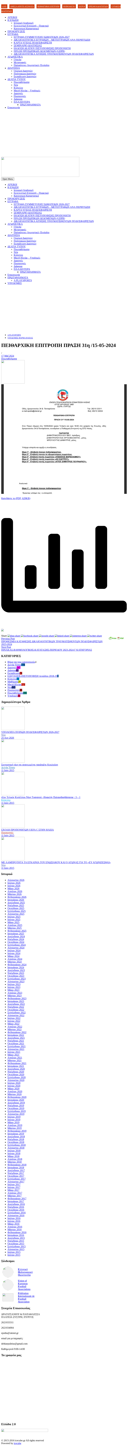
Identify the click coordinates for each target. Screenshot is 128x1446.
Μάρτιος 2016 (14, 1229)
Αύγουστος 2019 (15, 1114)
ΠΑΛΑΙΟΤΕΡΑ (22, 102)
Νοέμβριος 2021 (15, 1040)
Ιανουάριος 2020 (15, 1100)
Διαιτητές (18, 93)
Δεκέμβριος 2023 (16, 970)
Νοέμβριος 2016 (15, 1207)
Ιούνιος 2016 (13, 1221)
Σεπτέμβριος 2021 (16, 1046)
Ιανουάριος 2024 (15, 967)
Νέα (16, 85)
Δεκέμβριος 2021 (16, 1038)
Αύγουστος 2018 (15, 1147)
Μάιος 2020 (13, 1088)
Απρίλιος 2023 (14, 992)
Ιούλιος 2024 (13, 950)
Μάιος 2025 (13, 922)
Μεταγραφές (20, 62)
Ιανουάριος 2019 (15, 1133)
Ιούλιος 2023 (13, 984)
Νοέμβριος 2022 (15, 1007)
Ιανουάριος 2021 (15, 1066)
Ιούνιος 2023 (13, 987)
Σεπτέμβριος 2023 (16, 978)
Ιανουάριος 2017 (15, 1201)
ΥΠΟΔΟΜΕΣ (14, 283)
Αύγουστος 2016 (15, 1215)
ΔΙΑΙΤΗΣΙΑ (13, 68)
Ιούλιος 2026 (13, 883)
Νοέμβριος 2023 (15, 973)
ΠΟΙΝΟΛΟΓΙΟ (69, 6)
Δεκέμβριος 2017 (16, 1170)
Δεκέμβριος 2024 (16, 936)
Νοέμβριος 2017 (15, 1173)
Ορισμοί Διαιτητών (23, 71)
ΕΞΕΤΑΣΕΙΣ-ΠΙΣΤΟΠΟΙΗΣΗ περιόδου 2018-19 (32, 676)
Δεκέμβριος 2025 (16, 902)
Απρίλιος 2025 (14, 925)
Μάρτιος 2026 (14, 894)
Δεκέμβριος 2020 (16, 1069)
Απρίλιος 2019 (14, 1125)
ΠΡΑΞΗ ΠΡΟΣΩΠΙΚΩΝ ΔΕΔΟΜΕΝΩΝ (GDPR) (39, 51)
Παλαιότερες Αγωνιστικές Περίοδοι (31, 65)
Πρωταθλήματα (21, 82)
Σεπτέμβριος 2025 (16, 911)
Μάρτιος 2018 (14, 1162)
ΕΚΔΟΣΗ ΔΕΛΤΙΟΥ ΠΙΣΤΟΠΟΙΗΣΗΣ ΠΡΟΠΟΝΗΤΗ (42, 48)
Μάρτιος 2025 (14, 928)
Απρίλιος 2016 (14, 1226)
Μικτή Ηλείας (14, 684)
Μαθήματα (12, 681)
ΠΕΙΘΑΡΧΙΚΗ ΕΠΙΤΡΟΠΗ (48, 6)
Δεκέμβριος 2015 (16, 1238)
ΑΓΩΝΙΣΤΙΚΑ (15, 56)
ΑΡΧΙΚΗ (12, 17)
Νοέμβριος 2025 (15, 905)
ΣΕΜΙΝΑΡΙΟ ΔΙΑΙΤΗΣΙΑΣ (28, 45)
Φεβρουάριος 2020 (16, 1097)
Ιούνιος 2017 (13, 1187)
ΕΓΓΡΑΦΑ (12, 34)
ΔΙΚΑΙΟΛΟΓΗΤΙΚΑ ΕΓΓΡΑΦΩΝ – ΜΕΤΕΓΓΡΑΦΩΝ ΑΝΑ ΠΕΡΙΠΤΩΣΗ (52, 40)
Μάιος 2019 (13, 1122)
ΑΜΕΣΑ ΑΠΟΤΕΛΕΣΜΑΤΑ (22, 6)
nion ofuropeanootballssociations (24, 1285)
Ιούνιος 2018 (13, 1153)
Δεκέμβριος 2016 (16, 1204)
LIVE (4, 6)
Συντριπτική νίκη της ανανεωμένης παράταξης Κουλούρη (29, 764)
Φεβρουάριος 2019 (16, 1131)
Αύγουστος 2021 (15, 1049)
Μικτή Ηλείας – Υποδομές (27, 90)
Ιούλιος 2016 (13, 1218)
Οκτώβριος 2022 (15, 1009)
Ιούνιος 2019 (13, 1119)
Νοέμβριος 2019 (15, 1105)
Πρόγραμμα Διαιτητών (25, 73)
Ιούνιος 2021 (13, 1052)
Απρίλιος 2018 (14, 1159)
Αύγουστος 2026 (15, 880)
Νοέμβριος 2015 (15, 1240)
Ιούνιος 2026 (13, 885)
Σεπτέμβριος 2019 (16, 1111)
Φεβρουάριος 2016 (16, 1232)
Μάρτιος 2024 (14, 961)
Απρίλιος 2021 (14, 1057)
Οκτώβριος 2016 (15, 1209)
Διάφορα (18, 99)
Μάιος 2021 (13, 1054)
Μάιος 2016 (13, 1224)
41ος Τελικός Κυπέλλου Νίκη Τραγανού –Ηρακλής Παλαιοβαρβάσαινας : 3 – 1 (40, 797)
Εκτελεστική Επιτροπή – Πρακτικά (31, 25)
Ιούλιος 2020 (13, 1083)
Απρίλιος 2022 (14, 1026)
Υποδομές (12, 695)
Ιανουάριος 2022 (15, 1035)
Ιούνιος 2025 (13, 919)
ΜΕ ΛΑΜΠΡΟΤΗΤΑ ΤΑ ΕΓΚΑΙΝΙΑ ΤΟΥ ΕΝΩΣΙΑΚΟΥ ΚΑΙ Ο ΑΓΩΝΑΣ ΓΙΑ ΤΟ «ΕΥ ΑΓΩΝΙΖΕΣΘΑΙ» (56, 862)
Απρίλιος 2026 (14, 891)
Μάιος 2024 (13, 956)
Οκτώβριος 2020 (15, 1074)
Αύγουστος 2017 (15, 1181)
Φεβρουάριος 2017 (16, 1198)
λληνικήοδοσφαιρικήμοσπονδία (25, 1272)
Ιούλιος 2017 (13, 1184)
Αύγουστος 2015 (15, 1249)
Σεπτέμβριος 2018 (16, 1145)
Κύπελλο (18, 87)
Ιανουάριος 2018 (15, 1167)
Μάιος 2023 (13, 990)
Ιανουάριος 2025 (15, 933)
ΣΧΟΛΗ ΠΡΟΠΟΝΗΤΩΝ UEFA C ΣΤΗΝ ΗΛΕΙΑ (27, 829)
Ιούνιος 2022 (13, 1021)
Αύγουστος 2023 (15, 981)
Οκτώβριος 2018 (15, 1142)
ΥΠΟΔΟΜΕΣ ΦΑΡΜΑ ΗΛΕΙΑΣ (20, 338)
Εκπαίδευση (13, 673)
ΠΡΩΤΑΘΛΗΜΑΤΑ (30, 104)
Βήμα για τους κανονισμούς (21, 662)
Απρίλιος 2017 (14, 1193)
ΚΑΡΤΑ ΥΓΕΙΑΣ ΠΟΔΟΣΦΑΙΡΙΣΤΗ (33, 42)
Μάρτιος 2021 (14, 1060)
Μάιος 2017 (13, 1190)
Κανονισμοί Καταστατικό (26, 28)
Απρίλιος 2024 (14, 959)
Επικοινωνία (13, 107)
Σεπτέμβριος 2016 (16, 1212)
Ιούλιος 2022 (13, 1018)
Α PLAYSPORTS (23, 280)
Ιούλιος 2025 (13, 916)
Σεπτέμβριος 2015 (16, 1246)
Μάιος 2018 (13, 1156)
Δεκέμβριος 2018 (16, 1136)
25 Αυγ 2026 (7, 737)
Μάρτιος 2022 (14, 1029)
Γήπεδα (17, 59)
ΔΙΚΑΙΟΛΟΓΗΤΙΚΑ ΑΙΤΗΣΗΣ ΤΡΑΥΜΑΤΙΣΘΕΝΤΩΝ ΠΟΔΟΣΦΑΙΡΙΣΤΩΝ (54, 54)
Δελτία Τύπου (14, 664)
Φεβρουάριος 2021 (16, 1063)
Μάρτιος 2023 (14, 995)
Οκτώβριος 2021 (15, 1043)
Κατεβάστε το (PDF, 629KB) (15, 498)
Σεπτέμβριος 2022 (16, 1012)
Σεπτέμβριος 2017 (16, 1178)
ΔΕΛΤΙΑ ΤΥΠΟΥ (16, 79)
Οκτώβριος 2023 (15, 976)
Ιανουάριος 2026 (15, 899)
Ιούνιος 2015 (13, 1255)
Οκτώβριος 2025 (15, 908)
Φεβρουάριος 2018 (16, 1164)
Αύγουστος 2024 (15, 947)
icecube (17, 1443)
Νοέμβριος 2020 (15, 1071)
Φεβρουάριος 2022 (16, 1032)
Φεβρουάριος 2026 (16, 897)
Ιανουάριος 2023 (15, 1001)
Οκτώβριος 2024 (15, 942)
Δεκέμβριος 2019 (16, 1102)
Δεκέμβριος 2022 (16, 1004)
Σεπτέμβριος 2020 (16, 1077)
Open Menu (7, 179)
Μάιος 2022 (13, 1023)
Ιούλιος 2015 (13, 1252)
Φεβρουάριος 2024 (16, 964)
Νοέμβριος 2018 (15, 1139)
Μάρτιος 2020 (14, 1094)
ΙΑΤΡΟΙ (82, 6)
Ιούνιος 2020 (13, 1085)
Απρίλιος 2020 (14, 1091)
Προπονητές (20, 96)
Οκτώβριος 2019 (15, 1108)
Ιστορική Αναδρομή (23, 23)
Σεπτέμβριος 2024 (16, 945)
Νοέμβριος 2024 (15, 939)
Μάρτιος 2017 (14, 1195)
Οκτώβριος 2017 (15, 1176)
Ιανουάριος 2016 (15, 1235)
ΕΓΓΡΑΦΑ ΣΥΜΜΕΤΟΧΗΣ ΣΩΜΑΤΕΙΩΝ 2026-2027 (42, 37)
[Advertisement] (64, 133)
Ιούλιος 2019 (13, 1116)
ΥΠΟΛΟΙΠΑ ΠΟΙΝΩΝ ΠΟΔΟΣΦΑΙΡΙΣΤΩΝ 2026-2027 (30, 732)
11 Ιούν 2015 (7, 770)
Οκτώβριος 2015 (15, 1243)
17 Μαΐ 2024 (7, 355)
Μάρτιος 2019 (14, 1128)
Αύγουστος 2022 (15, 1015)
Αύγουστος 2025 (15, 914)
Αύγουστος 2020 (15, 1080)
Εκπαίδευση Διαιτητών (25, 76)
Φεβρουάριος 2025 (16, 930)
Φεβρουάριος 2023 (16, 998)
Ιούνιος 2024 (13, 953)
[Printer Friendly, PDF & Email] (116, 639)
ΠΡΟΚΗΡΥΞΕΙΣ (16, 31)
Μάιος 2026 (13, 888)
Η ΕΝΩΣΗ (13, 20)
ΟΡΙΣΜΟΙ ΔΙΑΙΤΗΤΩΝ (98, 6)
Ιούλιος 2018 (13, 1150)
